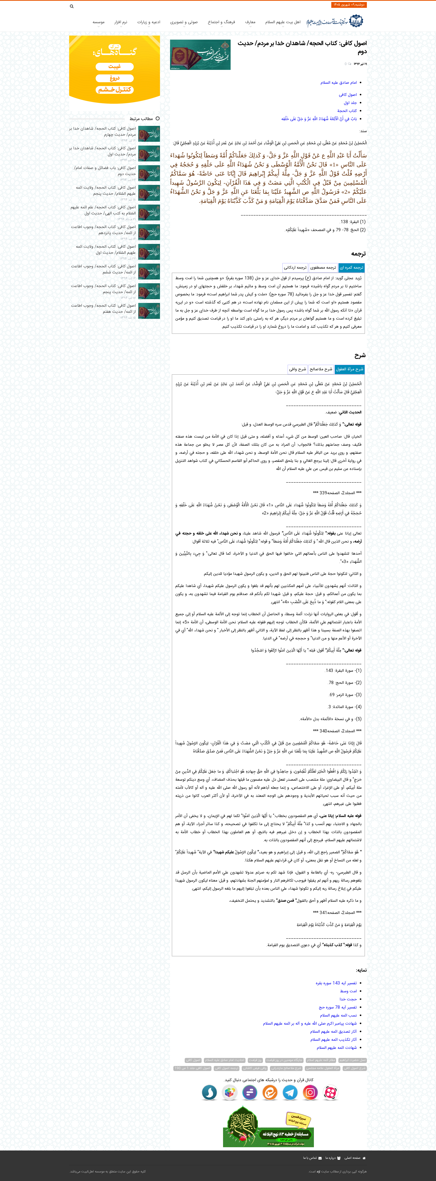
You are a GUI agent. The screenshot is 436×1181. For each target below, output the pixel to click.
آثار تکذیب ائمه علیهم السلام (334, 1039)
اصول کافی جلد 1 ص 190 (192, 1068)
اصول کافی (348, 95)
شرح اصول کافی (355, 1068)
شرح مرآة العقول (349, 369)
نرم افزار (121, 22)
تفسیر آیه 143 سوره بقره (336, 983)
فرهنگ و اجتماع (221, 22)
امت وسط (348, 991)
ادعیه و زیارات (148, 22)
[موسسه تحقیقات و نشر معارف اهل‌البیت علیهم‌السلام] (335, 27)
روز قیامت (255, 1060)
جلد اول (350, 103)
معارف (250, 22)
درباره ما (330, 1158)
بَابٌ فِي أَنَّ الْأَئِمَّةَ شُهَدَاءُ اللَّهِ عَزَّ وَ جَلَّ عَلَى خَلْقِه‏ (319, 119)
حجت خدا (348, 999)
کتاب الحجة (347, 111)
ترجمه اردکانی (295, 267)
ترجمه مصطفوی (323, 267)
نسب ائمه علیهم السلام (338, 1015)
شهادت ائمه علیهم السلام (337, 1048)
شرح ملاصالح (321, 369)
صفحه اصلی (352, 1158)
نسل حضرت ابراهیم (353, 1060)
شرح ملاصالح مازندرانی (286, 1068)
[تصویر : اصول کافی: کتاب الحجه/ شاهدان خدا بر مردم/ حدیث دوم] (200, 55)
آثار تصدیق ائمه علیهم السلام (333, 1031)
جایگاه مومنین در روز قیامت (284, 1060)
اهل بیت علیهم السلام (283, 22)
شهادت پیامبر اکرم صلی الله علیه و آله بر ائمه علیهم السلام (310, 1023)
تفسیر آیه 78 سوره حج (338, 1007)
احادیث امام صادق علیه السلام (224, 1060)
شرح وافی (297, 369)
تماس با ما (310, 1158)
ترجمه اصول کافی (226, 1068)
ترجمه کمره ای (351, 267)
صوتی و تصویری (184, 22)
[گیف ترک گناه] (114, 110)
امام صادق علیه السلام (339, 82)
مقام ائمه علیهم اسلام (321, 1060)
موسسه (98, 22)
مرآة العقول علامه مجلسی (322, 1068)
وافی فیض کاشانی (254, 1068)
